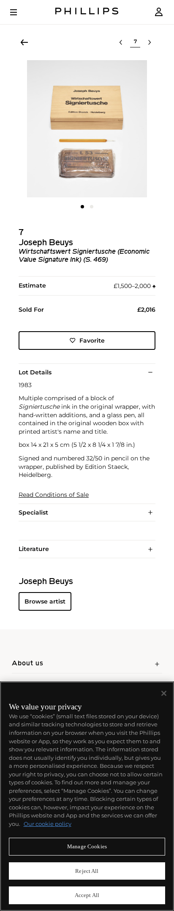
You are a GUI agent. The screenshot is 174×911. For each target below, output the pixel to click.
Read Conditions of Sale (54, 494)
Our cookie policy (47, 823)
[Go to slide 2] (92, 207)
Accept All (87, 895)
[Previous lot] (121, 42)
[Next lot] (149, 42)
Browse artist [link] (44, 601)
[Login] (159, 12)
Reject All (86, 871)
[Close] (164, 693)
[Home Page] (87, 12)
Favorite (92, 340)
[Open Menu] (19, 12)
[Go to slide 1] (82, 207)
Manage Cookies (87, 846)
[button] (87, 128)
